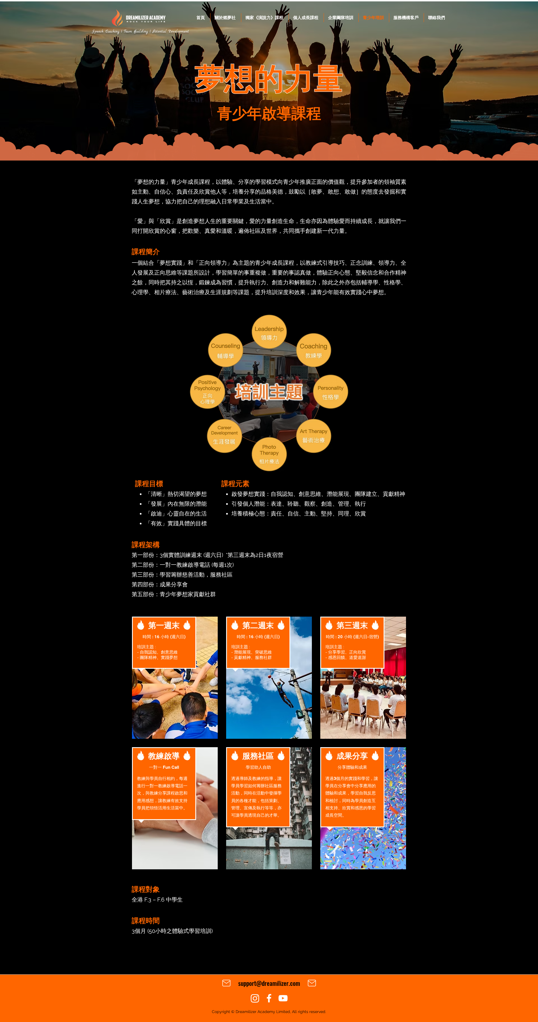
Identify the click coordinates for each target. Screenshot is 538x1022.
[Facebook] (269, 998)
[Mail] (226, 983)
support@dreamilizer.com (269, 983)
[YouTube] (283, 998)
